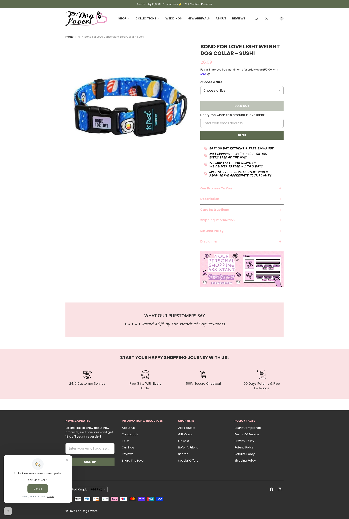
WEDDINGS (173, 18)
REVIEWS (238, 18)
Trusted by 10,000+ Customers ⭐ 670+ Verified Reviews (174, 4)
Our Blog (128, 447)
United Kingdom (85, 489)
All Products (186, 428)
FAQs (125, 441)
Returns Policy (212, 231)
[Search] (256, 18)
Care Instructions (214, 209)
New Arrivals (199, 18)
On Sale (183, 441)
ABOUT (221, 18)
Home (69, 37)
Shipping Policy (245, 460)
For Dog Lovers (86, 511)
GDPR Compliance (247, 428)
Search (183, 454)
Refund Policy (244, 447)
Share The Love (133, 460)
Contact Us (130, 434)
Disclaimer (209, 241)
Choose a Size (211, 82)
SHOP (122, 18)
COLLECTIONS (145, 18)
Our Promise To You (216, 188)
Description (209, 199)
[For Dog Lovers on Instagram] (280, 489)
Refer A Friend (188, 447)
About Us (128, 428)
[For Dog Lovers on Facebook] (272, 489)
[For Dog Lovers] (86, 18)
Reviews (127, 454)
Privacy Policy (244, 441)
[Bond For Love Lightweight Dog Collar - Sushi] (127, 105)
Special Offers (188, 460)
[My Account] (266, 18)
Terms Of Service (246, 434)
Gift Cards (185, 434)
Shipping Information (217, 220)
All (79, 37)
